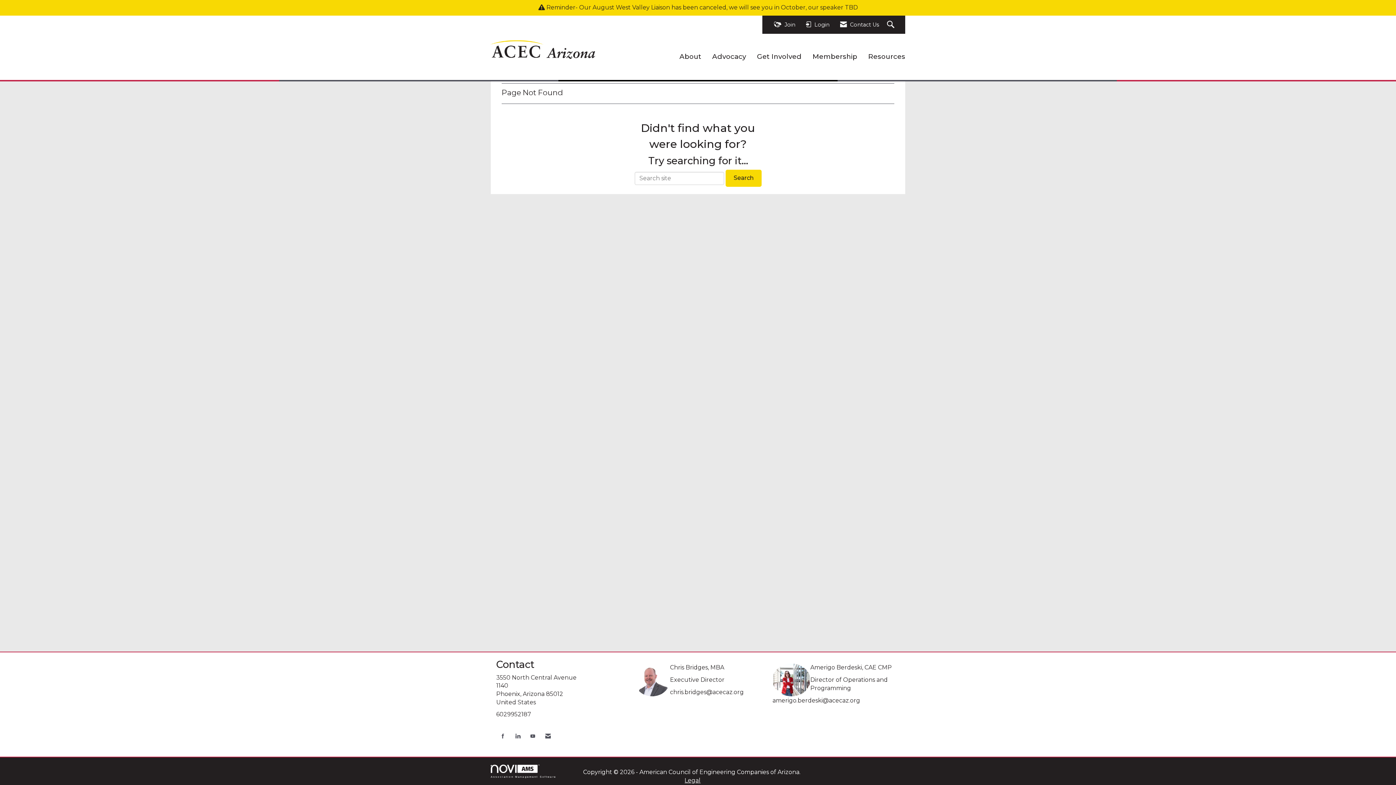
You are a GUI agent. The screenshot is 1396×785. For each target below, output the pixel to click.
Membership (835, 56)
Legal (693, 780)
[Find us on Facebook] (503, 736)
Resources (886, 56)
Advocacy (729, 56)
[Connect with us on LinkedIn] (518, 736)
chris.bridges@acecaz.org (707, 692)
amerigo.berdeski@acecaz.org (816, 700)
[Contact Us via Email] (548, 736)
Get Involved (779, 56)
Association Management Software (523, 776)
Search (744, 177)
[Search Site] (891, 24)
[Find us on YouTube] (532, 736)
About (690, 56)
